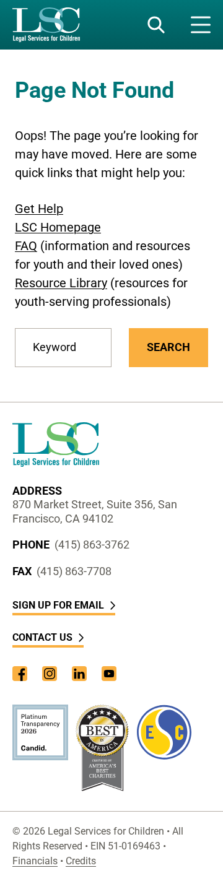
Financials (35, 861)
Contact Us (42, 637)
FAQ (26, 245)
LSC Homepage (58, 227)
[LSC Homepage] (46, 24)
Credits (81, 861)
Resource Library (61, 283)
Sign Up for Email (58, 605)
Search (168, 347)
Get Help (39, 208)
